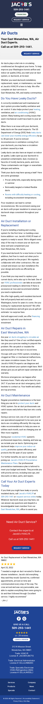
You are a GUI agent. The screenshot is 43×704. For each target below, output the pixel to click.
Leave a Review (21, 639)
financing (36, 316)
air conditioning (21, 112)
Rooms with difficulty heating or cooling (22, 194)
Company (32, 682)
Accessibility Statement (31, 698)
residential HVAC (18, 437)
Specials (11, 690)
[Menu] (21, 25)
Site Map (27, 701)
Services (11, 682)
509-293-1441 (21, 9)
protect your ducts (26, 403)
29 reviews (23, 635)
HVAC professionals (13, 282)
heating (37, 109)
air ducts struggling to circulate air (24, 337)
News (32, 686)
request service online (26, 497)
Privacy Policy (18, 701)
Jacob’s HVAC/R (26, 493)
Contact (31, 690)
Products (11, 686)
